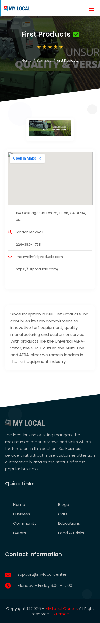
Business (44, 60)
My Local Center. (62, 608)
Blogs (63, 504)
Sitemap (61, 614)
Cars (62, 514)
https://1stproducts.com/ (37, 269)
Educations (69, 523)
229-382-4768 (28, 244)
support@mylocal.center (42, 574)
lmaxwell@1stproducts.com (39, 256)
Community (25, 523)
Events (19, 533)
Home (26, 60)
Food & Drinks (71, 533)
